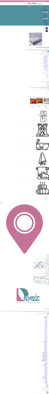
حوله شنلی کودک (45, 66)
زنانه (44, 7)
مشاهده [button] (42, 104)
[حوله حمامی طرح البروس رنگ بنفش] (46, 29)
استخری (44, 16)
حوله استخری (45, 11)
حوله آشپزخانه (46, 386)
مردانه (44, 12)
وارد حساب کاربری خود (43, 88)
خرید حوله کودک (24, 122)
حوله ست (47, 62)
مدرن (44, 13)
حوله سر (45, 20)
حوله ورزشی (45, 18)
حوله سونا (47, 64)
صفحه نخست (46, 362)
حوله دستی (46, 371)
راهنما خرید (46, 23)
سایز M (44, 8)
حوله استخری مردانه (45, 57)
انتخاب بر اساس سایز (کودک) (45, 355)
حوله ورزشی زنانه (45, 68)
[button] (47, 13)
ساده (44, 14)
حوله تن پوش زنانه (45, 58)
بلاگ (46, 24)
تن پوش (44, 15)
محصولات (46, 6)
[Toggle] (44, 56)
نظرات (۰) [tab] (47, 71)
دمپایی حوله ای (46, 69)
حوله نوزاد (45, 21)
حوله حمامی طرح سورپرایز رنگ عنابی (39, 105)
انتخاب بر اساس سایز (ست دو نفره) (44, 359)
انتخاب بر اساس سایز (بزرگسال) (44, 352)
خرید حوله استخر (24, 151)
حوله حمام (47, 59)
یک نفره (44, 17)
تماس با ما (46, 25)
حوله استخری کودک (45, 65)
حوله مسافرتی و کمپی (44, 22)
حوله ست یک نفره (45, 63)
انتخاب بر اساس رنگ (45, 316)
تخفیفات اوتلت (47, 55)
